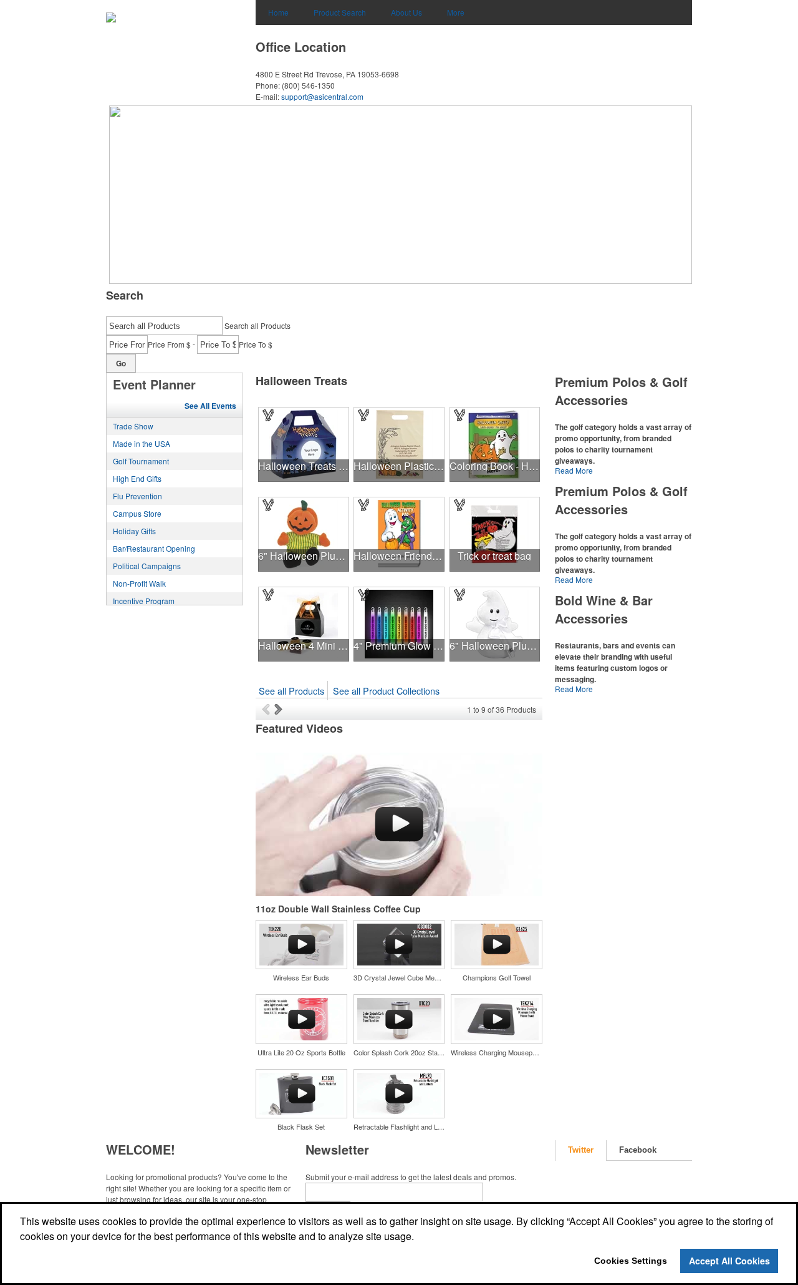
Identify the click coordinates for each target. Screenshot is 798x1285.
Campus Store (137, 513)
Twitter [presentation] (581, 1150)
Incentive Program (144, 600)
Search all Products (257, 325)
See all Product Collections (386, 690)
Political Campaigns (147, 565)
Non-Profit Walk (139, 583)
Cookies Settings (630, 1261)
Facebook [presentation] (637, 1150)
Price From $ (169, 344)
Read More (574, 470)
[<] (268, 709)
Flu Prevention (137, 496)
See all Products (291, 690)
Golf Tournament (141, 461)
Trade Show (133, 426)
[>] (279, 709)
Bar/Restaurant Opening (154, 548)
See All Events (210, 405)
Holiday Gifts (134, 530)
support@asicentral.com (322, 96)
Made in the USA (141, 443)
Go (121, 363)
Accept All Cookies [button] (729, 1260)
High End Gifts (137, 478)
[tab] (581, 1150)
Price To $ (255, 344)
